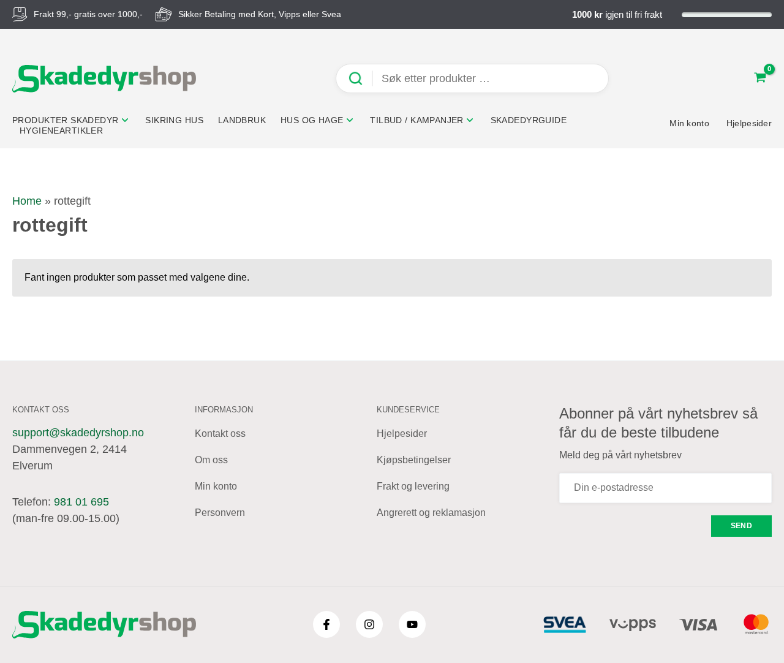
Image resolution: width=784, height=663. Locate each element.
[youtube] (412, 624)
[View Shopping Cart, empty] (760, 79)
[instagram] (369, 624)
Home (27, 201)
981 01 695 (81, 502)
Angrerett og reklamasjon (431, 512)
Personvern (220, 512)
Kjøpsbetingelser (414, 460)
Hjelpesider (402, 433)
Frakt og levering (413, 486)
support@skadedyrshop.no (78, 432)
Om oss (211, 460)
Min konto (216, 486)
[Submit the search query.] (360, 78)
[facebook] (326, 624)
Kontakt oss (220, 433)
